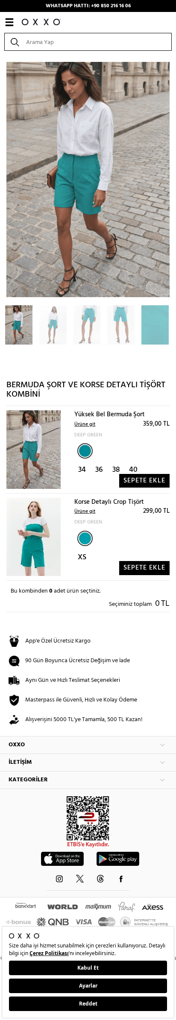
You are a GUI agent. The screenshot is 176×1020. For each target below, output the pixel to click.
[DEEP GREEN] (85, 451)
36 (99, 470)
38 (116, 470)
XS (82, 557)
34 (82, 470)
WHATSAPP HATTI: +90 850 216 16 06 (88, 6)
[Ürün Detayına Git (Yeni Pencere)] (33, 450)
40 (133, 470)
